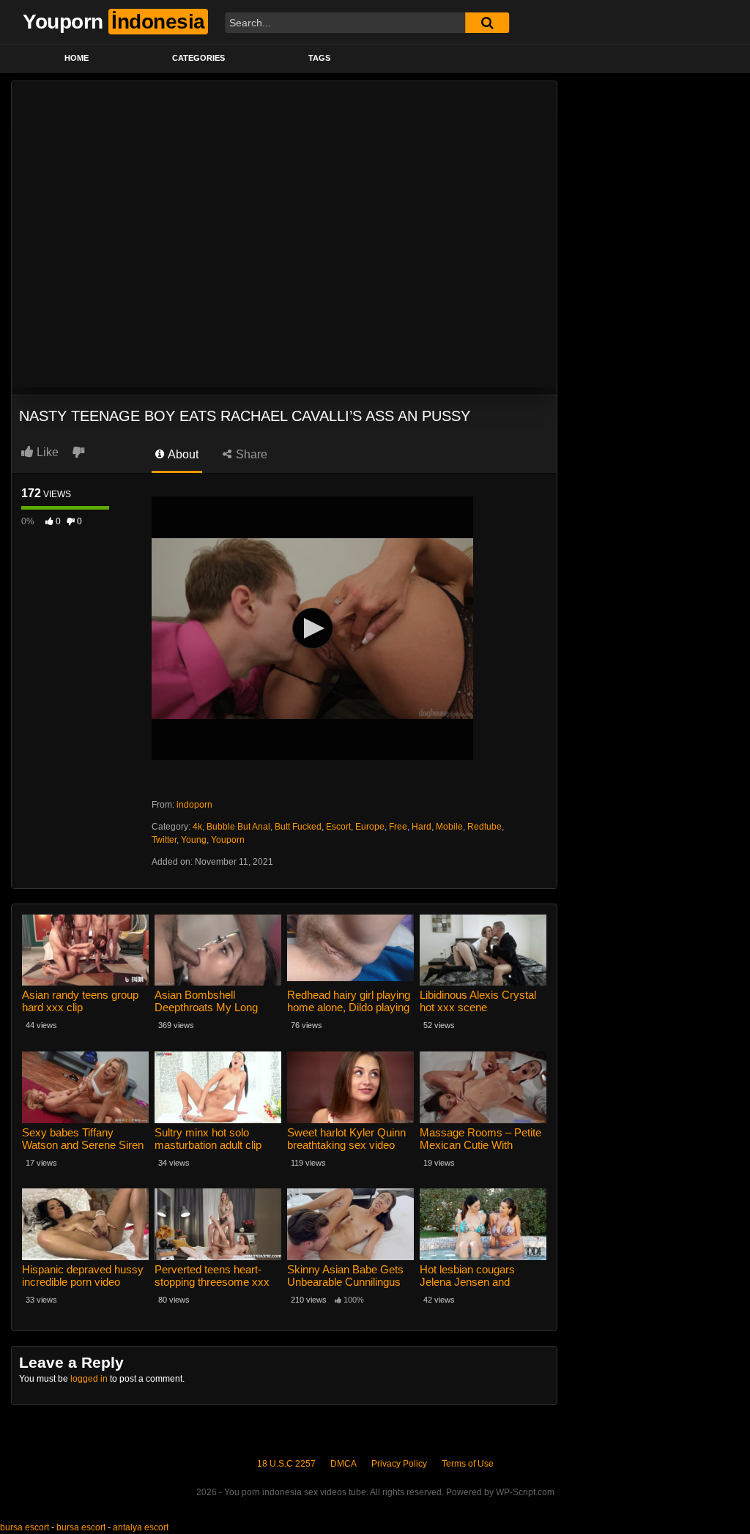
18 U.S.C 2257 (286, 1464)
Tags (319, 57)
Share (250, 454)
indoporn (194, 805)
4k (197, 827)
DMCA (343, 1464)
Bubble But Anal (238, 827)
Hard (421, 827)
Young (194, 840)
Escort (338, 827)
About (182, 454)
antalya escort (140, 1527)
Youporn (228, 840)
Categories (198, 57)
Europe (370, 827)
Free (398, 827)
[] (487, 22)
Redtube (484, 827)
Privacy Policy (399, 1464)
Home (76, 57)
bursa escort (24, 1527)
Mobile (449, 827)
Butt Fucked (298, 827)
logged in (89, 1379)
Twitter (164, 840)
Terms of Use (468, 1464)
